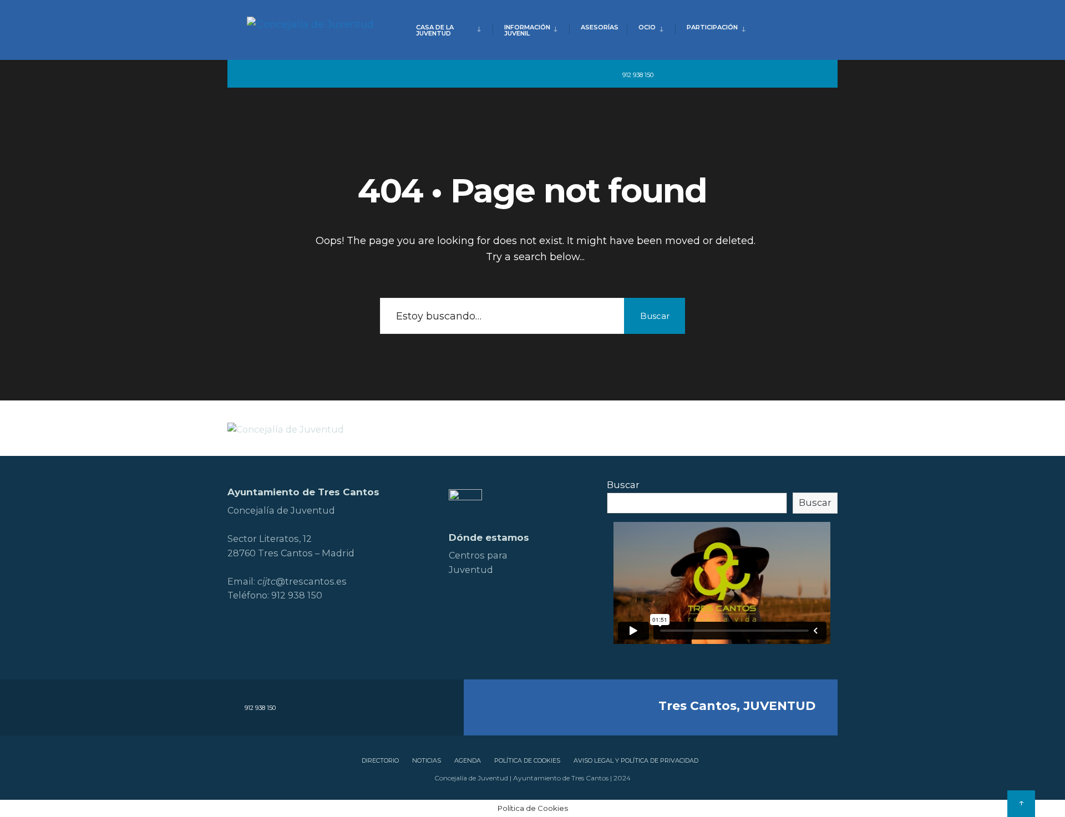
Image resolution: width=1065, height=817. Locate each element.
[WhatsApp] (791, 74)
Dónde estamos (489, 537)
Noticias (426, 760)
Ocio (647, 27)
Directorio (380, 760)
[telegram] (669, 74)
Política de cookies (527, 760)
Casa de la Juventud (435, 30)
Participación (712, 27)
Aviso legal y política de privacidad (636, 760)
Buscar (655, 316)
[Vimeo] (771, 74)
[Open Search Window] (811, 74)
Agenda (467, 760)
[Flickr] (731, 74)
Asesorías (599, 27)
